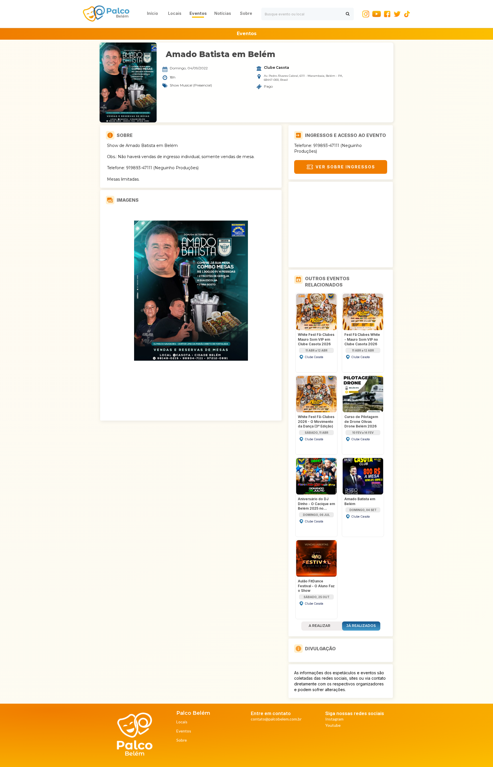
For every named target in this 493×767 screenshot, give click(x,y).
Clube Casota (276, 67)
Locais (181, 722)
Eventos (183, 731)
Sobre (181, 740)
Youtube (333, 725)
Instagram (334, 719)
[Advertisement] (341, 225)
